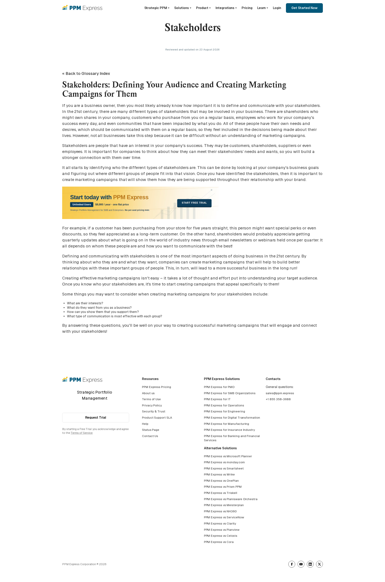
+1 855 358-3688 (278, 399)
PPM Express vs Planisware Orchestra (230, 499)
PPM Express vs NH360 (220, 511)
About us (148, 393)
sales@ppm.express (280, 393)
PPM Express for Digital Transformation (232, 417)
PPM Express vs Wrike (219, 474)
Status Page (150, 429)
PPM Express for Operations (224, 405)
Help (145, 423)
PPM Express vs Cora (219, 542)
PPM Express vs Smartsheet (224, 468)
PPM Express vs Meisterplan (224, 505)
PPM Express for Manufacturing (226, 423)
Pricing (247, 8)
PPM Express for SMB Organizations (229, 393)
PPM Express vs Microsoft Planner (228, 456)
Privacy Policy (152, 405)
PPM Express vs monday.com (224, 462)
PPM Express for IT (217, 399)
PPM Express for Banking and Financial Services (232, 438)
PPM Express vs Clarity (220, 523)
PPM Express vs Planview (221, 529)
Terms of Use (151, 399)
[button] (156, 8)
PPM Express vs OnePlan (221, 480)
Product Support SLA (157, 417)
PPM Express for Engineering (224, 411)
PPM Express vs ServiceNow (224, 517)
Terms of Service (82, 432)
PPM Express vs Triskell (220, 493)
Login (277, 8)
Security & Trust (153, 411)
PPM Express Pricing (156, 387)
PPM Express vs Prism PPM (223, 486)
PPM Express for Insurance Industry (229, 429)
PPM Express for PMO (219, 387)
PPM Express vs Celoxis (220, 535)
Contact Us (150, 436)
